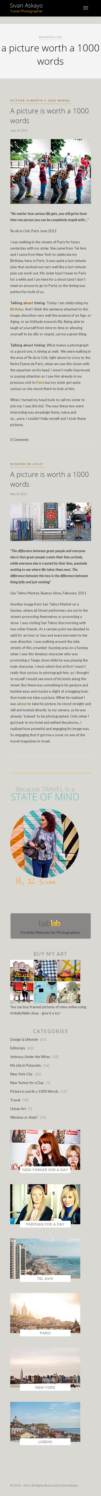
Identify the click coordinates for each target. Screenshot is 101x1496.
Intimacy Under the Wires (30, 1057)
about (28, 303)
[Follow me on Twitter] (49, 900)
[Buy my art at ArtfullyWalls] (45, 1002)
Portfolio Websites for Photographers (50, 932)
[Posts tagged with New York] (45, 1389)
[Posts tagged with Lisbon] (45, 1444)
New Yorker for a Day (27, 1083)
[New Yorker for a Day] (45, 1172)
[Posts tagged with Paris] (45, 1335)
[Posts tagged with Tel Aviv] (45, 1280)
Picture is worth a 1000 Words (40, 100)
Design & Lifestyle (24, 1039)
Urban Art (18, 1109)
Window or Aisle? (27, 464)
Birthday (16, 309)
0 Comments (19, 439)
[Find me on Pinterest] (55, 900)
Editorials (17, 1048)
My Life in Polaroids (25, 1065)
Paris (40, 382)
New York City (21, 1074)
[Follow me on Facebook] (45, 900)
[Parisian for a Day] (45, 1226)
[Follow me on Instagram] (52, 900)
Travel (15, 1100)
